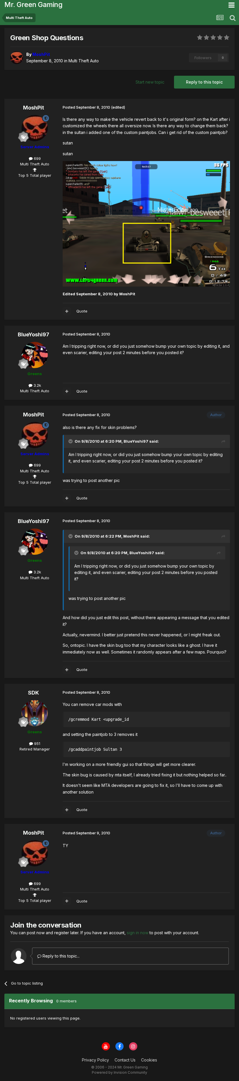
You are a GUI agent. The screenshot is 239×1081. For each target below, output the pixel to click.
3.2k (36, 385)
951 (36, 743)
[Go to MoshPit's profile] (16, 57)
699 (37, 158)
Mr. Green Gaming (33, 4)
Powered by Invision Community (119, 1072)
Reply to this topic (204, 82)
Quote (81, 311)
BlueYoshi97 (33, 334)
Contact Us (125, 1059)
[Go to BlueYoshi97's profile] (35, 355)
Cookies (149, 1059)
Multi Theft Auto (83, 60)
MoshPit (33, 108)
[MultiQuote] (67, 311)
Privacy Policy (95, 1059)
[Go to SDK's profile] (35, 713)
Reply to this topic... (60, 955)
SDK (33, 693)
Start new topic (150, 82)
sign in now (137, 932)
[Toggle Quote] (71, 441)
